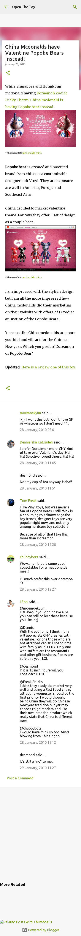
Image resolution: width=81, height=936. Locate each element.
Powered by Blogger (43, 930)
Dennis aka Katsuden (36, 442)
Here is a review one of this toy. (48, 367)
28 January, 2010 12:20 (38, 545)
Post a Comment (20, 778)
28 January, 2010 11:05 (38, 463)
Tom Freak (28, 501)
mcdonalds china (32, 153)
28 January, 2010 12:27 (38, 589)
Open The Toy (23, 7)
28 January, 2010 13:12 (38, 742)
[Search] (75, 7)
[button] (7, 73)
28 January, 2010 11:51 (38, 488)
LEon (24, 602)
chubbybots (29, 557)
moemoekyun (30, 413)
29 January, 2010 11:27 (38, 768)
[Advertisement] (40, 833)
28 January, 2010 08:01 (38, 430)
